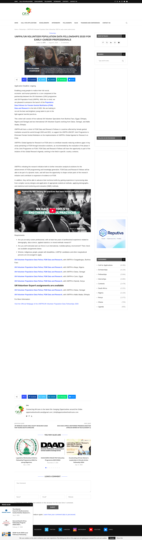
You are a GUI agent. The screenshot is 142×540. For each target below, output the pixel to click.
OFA (44, 42)
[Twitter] (117, 1)
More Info (120, 538)
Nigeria (111, 293)
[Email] (127, 1)
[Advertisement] (92, 11)
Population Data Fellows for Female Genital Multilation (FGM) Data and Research (33, 105)
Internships (57, 1)
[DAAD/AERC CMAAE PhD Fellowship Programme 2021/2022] (53, 447)
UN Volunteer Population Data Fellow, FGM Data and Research (38, 260)
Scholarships (38, 1)
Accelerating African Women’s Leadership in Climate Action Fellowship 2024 (79, 460)
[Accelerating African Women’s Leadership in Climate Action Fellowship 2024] (79, 447)
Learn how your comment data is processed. (60, 514)
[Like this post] (25, 80)
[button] (17, 453)
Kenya (111, 297)
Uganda (111, 307)
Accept (112, 538)
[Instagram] (121, 1)
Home (16, 1)
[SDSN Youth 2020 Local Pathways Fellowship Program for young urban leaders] (6, 535)
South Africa (111, 288)
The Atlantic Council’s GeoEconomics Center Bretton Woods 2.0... (22, 511)
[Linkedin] (119, 1)
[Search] (127, 23)
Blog (76, 23)
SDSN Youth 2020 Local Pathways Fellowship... (20, 533)
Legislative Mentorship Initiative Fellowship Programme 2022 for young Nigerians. (26, 460)
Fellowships (48, 1)
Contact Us (73, 1)
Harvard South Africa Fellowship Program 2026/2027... (19, 523)
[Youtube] (124, 1)
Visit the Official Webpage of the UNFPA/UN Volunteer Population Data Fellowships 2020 (46, 304)
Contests (65, 1)
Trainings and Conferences (90, 23)
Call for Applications (26, 1)
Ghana (111, 302)
